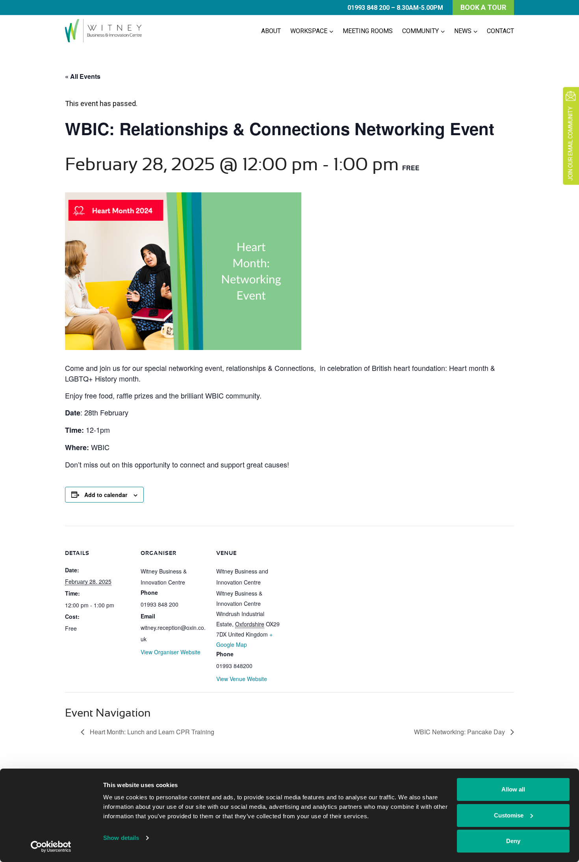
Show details (121, 837)
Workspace (308, 31)
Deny (513, 841)
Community (420, 31)
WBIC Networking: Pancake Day (460, 731)
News (462, 31)
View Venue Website (241, 679)
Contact (500, 31)
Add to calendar (105, 495)
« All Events (82, 76)
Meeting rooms (368, 31)
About (271, 31)
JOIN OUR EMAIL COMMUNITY (570, 143)
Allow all (513, 789)
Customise (508, 815)
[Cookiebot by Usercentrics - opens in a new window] (51, 847)
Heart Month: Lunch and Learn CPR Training (151, 731)
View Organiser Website (170, 652)
